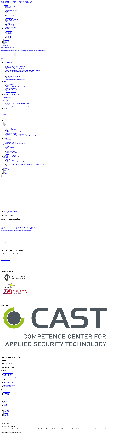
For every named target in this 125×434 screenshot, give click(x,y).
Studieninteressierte (10, 6)
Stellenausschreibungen (11, 25)
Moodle (8, 22)
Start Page (3, 227)
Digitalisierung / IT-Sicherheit (13, 76)
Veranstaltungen (7, 100)
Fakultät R (28, 2)
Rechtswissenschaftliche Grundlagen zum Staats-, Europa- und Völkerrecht (23, 70)
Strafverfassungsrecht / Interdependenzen (15, 79)
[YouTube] (6, 41)
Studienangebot (9, 18)
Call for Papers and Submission (8, 228)
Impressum (3, 418)
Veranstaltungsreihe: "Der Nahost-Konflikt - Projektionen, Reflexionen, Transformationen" (27, 106)
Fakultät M (8, 32)
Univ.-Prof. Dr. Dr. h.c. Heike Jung (11, 94)
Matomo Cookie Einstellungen (9, 426)
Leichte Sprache (24, 418)
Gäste (7, 90)
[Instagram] (6, 44)
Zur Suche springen (14, 1)
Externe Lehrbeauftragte (11, 89)
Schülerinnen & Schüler (11, 10)
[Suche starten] (15, 54)
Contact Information (31, 228)
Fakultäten (6, 28)
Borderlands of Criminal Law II (13, 104)
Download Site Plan (5, 260)
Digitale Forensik (7, 97)
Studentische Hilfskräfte (11, 88)
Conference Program (21, 228)
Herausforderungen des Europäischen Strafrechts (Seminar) (19, 71)
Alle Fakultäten (9, 29)
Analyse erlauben (4, 432)
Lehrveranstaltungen (8, 62)
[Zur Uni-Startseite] (13, 2)
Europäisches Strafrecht (11, 67)
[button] (3, 57)
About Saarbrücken (30, 227)
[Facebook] (6, 40)
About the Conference (21, 227)
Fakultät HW (9, 31)
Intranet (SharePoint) (11, 27)
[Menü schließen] (1, 60)
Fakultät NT (9, 35)
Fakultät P (8, 36)
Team (4, 81)
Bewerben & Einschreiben (12, 19)
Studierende (9, 8)
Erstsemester (9, 7)
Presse (7, 11)
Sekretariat (8, 85)
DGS (30, 418)
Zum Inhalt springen (5, 1)
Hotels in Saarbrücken (6, 242)
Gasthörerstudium (10, 24)
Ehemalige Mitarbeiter (11, 92)
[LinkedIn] (6, 45)
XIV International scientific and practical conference (18, 103)
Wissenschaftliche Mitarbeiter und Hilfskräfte (16, 86)
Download (28, 230)
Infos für (6, 5)
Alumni (8, 14)
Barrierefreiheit (16, 418)
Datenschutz (9, 418)
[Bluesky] (5, 42)
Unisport (8, 23)
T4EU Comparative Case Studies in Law (15, 66)
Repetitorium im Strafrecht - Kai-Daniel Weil (16, 68)
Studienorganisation (10, 20)
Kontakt (5, 108)
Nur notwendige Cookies (15, 432)
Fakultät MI (9, 33)
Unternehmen (9, 12)
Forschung (5, 74)
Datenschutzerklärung (57, 430)
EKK (7, 65)
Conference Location (21, 230)
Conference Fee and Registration (8, 230)
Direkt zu (6, 16)
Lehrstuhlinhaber (10, 84)
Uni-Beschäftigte (10, 15)
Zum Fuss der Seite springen (25, 1)
